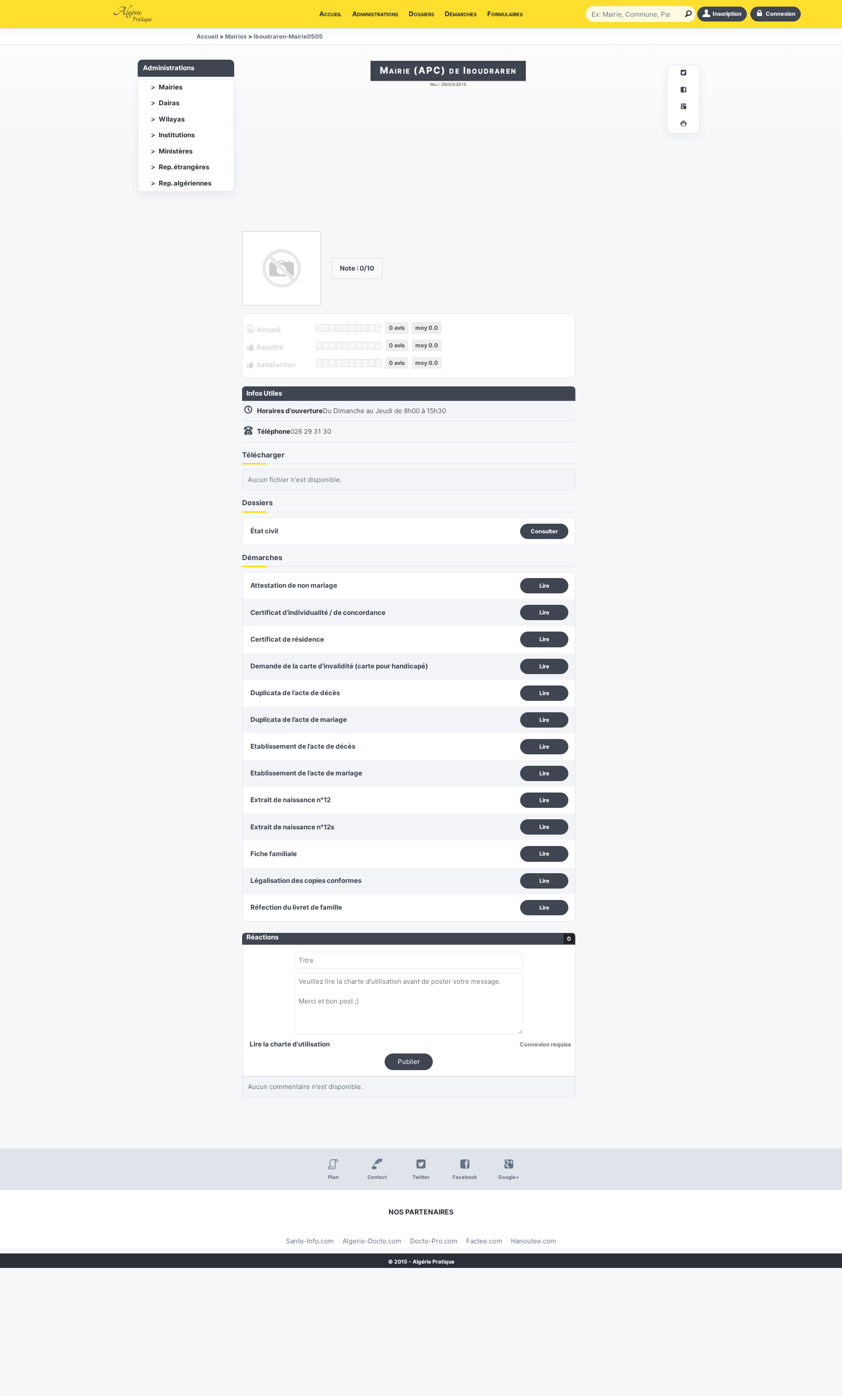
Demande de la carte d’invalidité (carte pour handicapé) (339, 666)
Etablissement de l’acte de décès (302, 746)
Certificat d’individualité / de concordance (317, 612)
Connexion (781, 14)
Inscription (727, 14)
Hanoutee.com (533, 1241)
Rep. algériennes (185, 183)
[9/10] (372, 328)
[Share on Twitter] (683, 73)
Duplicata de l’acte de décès (295, 693)
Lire (544, 585)
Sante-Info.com (310, 1241)
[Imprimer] (683, 124)
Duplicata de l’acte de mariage (298, 719)
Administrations (375, 14)
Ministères (176, 151)
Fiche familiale (273, 854)
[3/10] (332, 328)
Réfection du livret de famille (296, 907)
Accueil (330, 14)
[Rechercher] (686, 14)
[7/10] (358, 328)
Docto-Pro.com (433, 1241)
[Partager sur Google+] (683, 107)
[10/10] (378, 328)
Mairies (170, 87)
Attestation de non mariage (293, 585)
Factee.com (484, 1241)
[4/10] (339, 328)
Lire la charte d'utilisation (290, 1044)
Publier (409, 1061)
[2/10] (325, 328)
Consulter (544, 531)
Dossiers (421, 14)
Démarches (461, 14)
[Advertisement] (448, 163)
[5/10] (345, 328)
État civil (264, 531)
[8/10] (365, 328)
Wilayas (172, 119)
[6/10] (352, 328)
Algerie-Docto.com (372, 1241)
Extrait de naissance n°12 (290, 800)
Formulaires (505, 14)
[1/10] (319, 328)
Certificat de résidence (287, 639)
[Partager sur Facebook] (683, 91)
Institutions (177, 135)
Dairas (169, 103)
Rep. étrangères (184, 167)
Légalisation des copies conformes (305, 880)
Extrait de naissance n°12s (292, 827)
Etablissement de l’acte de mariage (306, 773)
